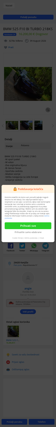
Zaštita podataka (30, 238)
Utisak (41, 238)
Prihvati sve (28, 226)
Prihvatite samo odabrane (28, 232)
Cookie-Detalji (17, 238)
